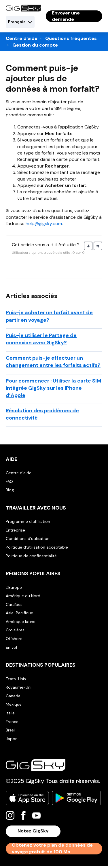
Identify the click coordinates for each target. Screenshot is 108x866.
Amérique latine (20, 621)
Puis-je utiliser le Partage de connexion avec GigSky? (41, 339)
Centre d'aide (21, 38)
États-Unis (16, 678)
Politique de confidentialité (31, 555)
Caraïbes (14, 604)
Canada (13, 695)
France (12, 721)
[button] (88, 246)
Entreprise (15, 530)
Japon (12, 738)
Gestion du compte (35, 45)
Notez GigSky (33, 831)
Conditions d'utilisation (28, 538)
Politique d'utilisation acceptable (37, 547)
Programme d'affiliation (28, 521)
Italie (10, 713)
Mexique (14, 704)
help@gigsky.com (44, 223)
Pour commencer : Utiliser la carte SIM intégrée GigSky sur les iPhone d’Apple (53, 388)
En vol (11, 647)
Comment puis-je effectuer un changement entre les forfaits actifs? (53, 361)
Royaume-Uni (18, 687)
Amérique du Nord (23, 595)
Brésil (11, 730)
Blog (10, 489)
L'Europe (14, 587)
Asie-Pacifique (19, 612)
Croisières (15, 630)
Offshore (14, 638)
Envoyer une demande (66, 16)
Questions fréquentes (71, 38)
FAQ (9, 481)
